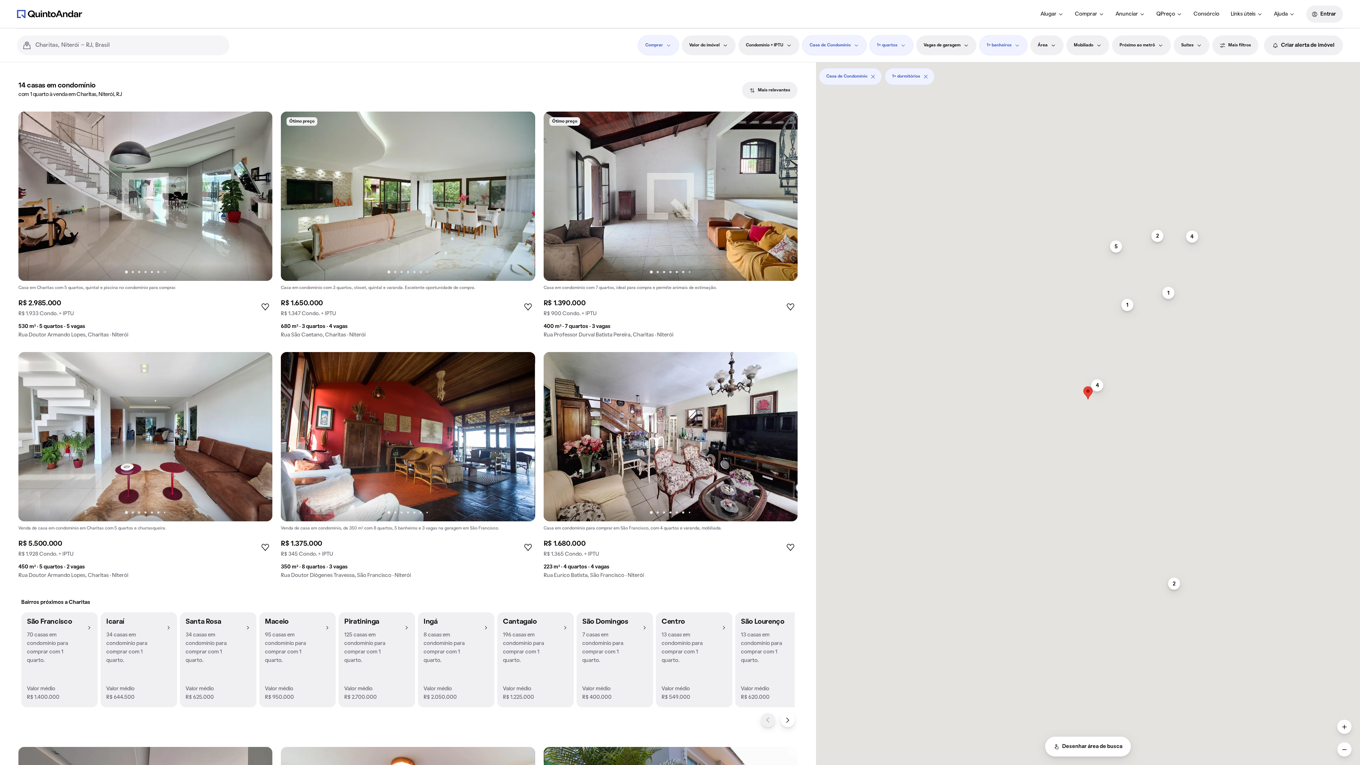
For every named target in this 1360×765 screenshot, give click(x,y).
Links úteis (1243, 14)
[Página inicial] (49, 13)
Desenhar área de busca (1092, 746)
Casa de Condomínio (830, 45)
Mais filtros (1239, 45)
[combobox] (129, 45)
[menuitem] (1052, 14)
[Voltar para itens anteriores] (768, 720)
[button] (59, 659)
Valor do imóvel (704, 45)
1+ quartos (887, 45)
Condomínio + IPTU (764, 45)
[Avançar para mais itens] (788, 720)
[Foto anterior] (31, 196)
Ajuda (1281, 14)
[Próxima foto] (260, 196)
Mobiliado (1083, 45)
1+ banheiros (999, 45)
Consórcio (1206, 14)
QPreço (1165, 14)
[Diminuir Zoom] (1344, 749)
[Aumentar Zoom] (1344, 727)
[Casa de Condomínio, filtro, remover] (873, 76)
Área (1043, 45)
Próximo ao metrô (1137, 45)
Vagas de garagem (942, 45)
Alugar (1048, 14)
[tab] (770, 90)
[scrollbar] (1088, 73)
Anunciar (1127, 14)
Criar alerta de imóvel (1307, 45)
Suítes (1187, 45)
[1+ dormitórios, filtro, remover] (925, 76)
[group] (145, 228)
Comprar (1086, 14)
